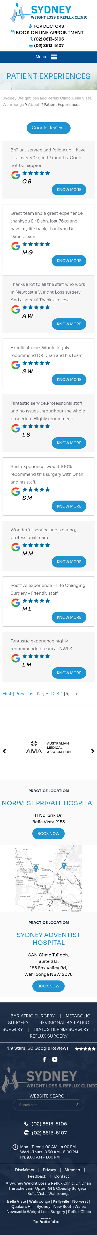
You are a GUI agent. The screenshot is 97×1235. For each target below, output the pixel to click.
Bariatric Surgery (33, 1016)
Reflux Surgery (49, 1036)
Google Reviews (48, 128)
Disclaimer (25, 1170)
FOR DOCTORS (49, 26)
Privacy (49, 1170)
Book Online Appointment (50, 32)
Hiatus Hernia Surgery (61, 1029)
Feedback (37, 1176)
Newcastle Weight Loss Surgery (35, 1211)
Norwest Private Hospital (48, 803)
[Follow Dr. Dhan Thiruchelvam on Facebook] (44, 1059)
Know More (69, 189)
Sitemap (72, 1170)
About (34, 104)
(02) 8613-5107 (49, 45)
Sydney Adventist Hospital (48, 939)
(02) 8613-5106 (49, 39)
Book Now (48, 833)
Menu (41, 57)
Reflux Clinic (79, 1211)
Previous (24, 694)
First (7, 694)
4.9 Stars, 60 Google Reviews (38, 1048)
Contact (61, 1176)
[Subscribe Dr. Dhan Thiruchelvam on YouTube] (55, 1059)
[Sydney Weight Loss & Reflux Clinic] (48, 12)
